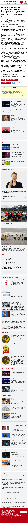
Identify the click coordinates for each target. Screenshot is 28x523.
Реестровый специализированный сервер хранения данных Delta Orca (18, 381)
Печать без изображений (12, 79)
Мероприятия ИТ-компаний (9, 450)
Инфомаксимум (14, 452)
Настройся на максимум (16, 154)
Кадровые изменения (8, 169)
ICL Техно (13, 127)
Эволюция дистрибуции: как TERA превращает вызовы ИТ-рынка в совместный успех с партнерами (18, 104)
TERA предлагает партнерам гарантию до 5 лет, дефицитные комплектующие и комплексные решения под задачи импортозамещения (14, 92)
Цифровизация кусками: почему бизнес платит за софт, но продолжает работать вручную (18, 313)
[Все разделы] (25, 3)
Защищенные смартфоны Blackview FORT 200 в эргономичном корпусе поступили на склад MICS (17, 428)
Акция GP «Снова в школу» (17, 161)
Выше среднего (12, 259)
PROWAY (12, 433)
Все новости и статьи (6, 82)
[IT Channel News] (8, 3)
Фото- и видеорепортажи (9, 203)
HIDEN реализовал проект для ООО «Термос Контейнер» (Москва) (18, 408)
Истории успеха (6, 395)
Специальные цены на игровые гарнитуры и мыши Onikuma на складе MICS (18, 443)
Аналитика (5, 332)
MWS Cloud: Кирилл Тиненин (8, 196)
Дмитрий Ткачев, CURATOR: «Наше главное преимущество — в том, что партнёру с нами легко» (18, 118)
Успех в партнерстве (7, 99)
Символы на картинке (7, 268)
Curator (12, 115)
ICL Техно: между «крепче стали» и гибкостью (17, 130)
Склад (3, 423)
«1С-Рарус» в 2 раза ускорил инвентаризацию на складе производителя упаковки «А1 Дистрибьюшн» (17, 401)
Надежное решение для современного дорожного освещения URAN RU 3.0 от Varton (17, 389)
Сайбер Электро (18, 433)
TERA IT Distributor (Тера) (16, 101)
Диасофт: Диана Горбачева (8, 189)
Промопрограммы (7, 142)
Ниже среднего (12, 262)
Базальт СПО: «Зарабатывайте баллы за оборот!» (18, 147)
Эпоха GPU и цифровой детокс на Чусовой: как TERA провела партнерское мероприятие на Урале (14, 225)
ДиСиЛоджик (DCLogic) (6, 246)
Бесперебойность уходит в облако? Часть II (12, 479)
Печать (3, 79)
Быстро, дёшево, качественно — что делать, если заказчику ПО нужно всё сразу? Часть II (13, 491)
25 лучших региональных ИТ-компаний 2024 (18, 357)
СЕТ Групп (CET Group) (15, 460)
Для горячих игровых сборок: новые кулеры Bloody (17, 373)
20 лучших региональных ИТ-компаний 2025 (18, 336)
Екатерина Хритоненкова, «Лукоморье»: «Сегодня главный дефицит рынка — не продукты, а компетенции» (13, 483)
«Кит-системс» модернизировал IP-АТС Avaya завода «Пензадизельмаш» (18, 416)
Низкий (10, 263)
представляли (16, 122)
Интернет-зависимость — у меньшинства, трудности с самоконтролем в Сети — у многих (17, 293)
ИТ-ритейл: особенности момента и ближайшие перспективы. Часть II (16, 303)
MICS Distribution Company (16, 425)
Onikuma (23, 440)
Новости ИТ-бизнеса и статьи (10, 277)
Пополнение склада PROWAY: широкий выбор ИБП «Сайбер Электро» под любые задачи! (18, 436)
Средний (11, 261)
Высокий (11, 258)
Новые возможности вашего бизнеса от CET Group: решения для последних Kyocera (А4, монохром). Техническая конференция (18, 464)
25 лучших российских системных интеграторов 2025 (18, 346)
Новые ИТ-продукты (7, 368)
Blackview (24, 425)
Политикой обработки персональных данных (9, 515)
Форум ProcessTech (15, 454)
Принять (23, 512)
